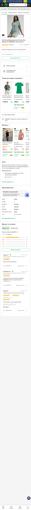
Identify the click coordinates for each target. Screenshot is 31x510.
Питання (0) (14, 228)
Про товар (4, 12)
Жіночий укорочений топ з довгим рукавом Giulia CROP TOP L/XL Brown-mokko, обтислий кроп (18, 143)
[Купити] (11, 102)
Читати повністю (8, 182)
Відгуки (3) (6, 228)
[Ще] (28, 41)
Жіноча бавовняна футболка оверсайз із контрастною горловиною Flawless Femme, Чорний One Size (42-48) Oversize (7, 143)
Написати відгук (15, 249)
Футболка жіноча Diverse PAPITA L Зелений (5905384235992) (7, 96)
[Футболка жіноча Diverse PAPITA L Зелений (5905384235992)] (8, 88)
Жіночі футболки (12, 9)
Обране (27, 508)
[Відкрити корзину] (28, 4)
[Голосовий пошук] (25, 4)
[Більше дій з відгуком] (26, 265)
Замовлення (11, 508)
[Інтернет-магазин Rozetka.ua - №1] (6, 4)
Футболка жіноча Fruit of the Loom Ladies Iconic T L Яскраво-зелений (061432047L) (18, 96)
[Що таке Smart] (22, 107)
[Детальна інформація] (9, 125)
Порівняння (20, 508)
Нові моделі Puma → (15, 58)
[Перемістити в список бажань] (11, 82)
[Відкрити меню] (2, 4)
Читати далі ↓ (7, 281)
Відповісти (8, 265)
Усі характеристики (9, 218)
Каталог (3, 508)
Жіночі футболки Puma (24, 9)
